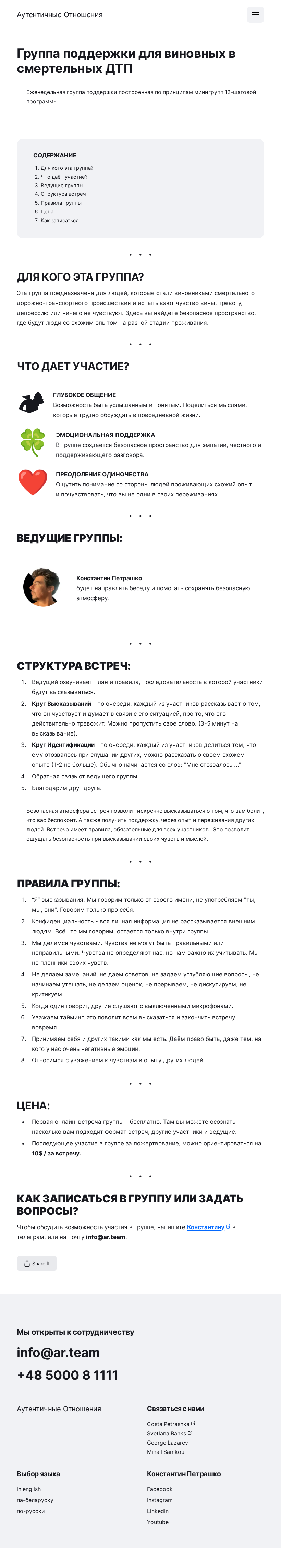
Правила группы (61, 203)
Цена (47, 212)
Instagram (160, 1500)
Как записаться (59, 220)
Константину (205, 1227)
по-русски (31, 1511)
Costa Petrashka (168, 1424)
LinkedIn (158, 1511)
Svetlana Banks (166, 1433)
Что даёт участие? (64, 177)
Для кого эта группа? (67, 168)
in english (29, 1489)
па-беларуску (35, 1500)
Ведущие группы (62, 185)
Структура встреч (63, 194)
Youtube (158, 1522)
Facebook (160, 1489)
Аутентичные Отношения (60, 14)
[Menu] (255, 15)
